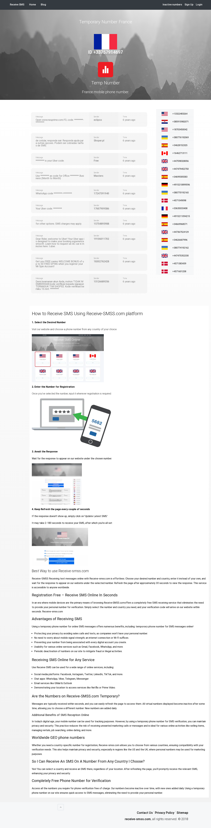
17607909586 (101, 208)
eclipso (98, 119)
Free (96, 160)
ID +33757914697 (105, 52)
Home (33, 4)
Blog (43, 4)
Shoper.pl (99, 140)
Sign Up (189, 4)
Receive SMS (17, 4)
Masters (98, 175)
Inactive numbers (172, 4)
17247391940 (101, 193)
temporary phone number (150, 626)
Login (199, 4)
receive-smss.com (138, 819)
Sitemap (182, 813)
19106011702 (101, 238)
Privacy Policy (164, 813)
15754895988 (101, 223)
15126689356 (101, 281)
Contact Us (145, 813)
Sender (96, 117)
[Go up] (61, 807)
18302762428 (101, 261)
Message (39, 117)
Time (125, 117)
